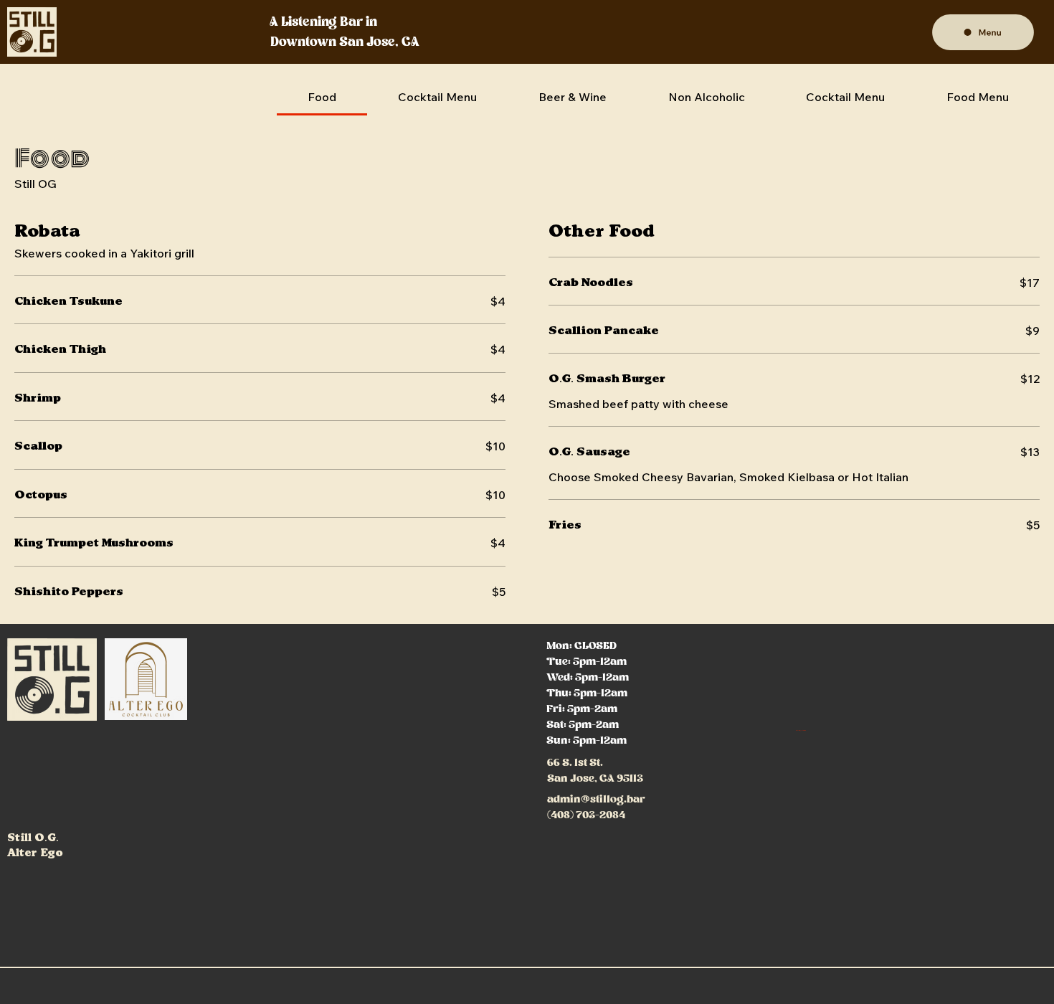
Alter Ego (35, 853)
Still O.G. (33, 838)
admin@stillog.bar (596, 800)
